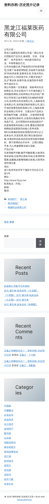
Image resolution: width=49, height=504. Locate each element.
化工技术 (8, 424)
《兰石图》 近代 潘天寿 (16, 300)
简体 (6, 222)
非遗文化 (8, 484)
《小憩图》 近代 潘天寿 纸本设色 (21, 295)
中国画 (7, 405)
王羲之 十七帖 (27, 355)
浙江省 (23, 199)
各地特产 (12, 199)
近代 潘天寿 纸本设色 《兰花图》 (21, 290)
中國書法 (8, 410)
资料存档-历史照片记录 (22, 5)
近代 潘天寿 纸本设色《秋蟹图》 (21, 304)
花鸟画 (7, 470)
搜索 (6, 236)
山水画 (7, 438)
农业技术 (8, 419)
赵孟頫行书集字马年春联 (17, 286)
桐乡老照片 (10, 447)
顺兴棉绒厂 (13, 203)
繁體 (11, 222)
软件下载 (8, 479)
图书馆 (7, 433)
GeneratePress (24, 499)
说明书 (7, 474)
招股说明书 (10, 442)
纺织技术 (8, 461)
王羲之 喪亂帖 (27, 365)
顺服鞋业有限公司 (17, 207)
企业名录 (8, 415)
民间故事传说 (11, 451)
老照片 (7, 465)
